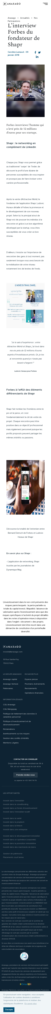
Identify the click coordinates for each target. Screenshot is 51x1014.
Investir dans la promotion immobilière (19, 843)
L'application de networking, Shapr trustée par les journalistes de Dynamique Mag (22, 565)
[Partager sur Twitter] (39, 52)
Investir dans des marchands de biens (19, 847)
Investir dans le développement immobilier (21, 836)
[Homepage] (11, 3)
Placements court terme (13, 857)
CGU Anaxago (9, 704)
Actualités (25, 18)
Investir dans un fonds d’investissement (20, 808)
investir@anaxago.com (12, 652)
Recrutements (31, 688)
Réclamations (9, 729)
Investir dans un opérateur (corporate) (19, 839)
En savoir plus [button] (30, 1003)
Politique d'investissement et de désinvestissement (17, 723)
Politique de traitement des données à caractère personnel (20, 715)
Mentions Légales (11, 743)
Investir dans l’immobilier (13, 800)
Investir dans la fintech (12, 826)
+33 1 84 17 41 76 (31, 780)
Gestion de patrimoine (12, 853)
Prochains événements (35, 684)
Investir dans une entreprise (15, 829)
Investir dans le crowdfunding (15, 804)
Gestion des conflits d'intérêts (16, 738)
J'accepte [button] (9, 1010)
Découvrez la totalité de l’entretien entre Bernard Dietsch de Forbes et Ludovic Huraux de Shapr (26, 532)
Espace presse (31, 679)
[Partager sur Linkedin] (37, 57)
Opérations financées (34, 693)
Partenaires (8, 688)
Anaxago (12, 18)
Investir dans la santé (12, 818)
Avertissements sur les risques (16, 733)
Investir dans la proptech (13, 822)
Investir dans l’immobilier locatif (16, 812)
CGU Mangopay (10, 709)
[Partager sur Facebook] (35, 52)
